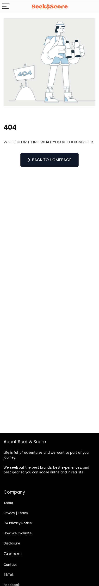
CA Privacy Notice (18, 523)
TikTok (9, 575)
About (8, 503)
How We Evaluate (18, 533)
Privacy (9, 513)
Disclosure (12, 543)
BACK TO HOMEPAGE (51, 160)
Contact (10, 564)
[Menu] (6, 6)
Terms (23, 513)
